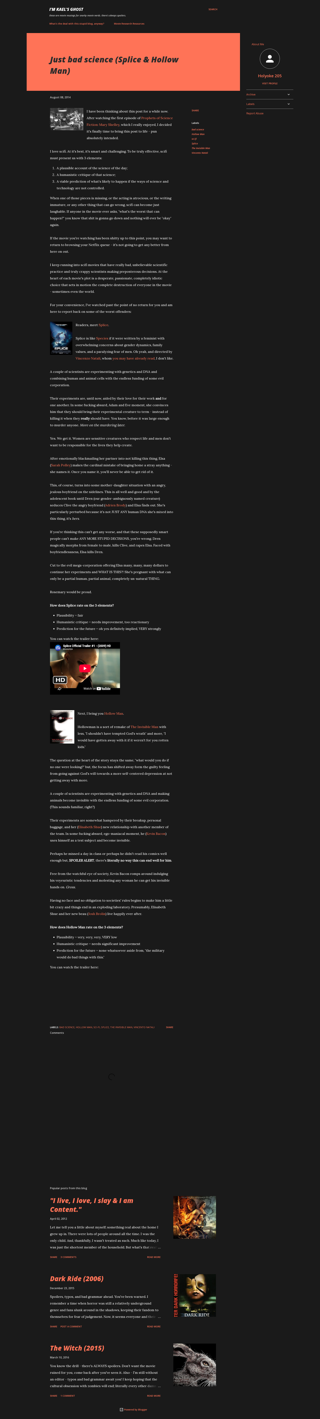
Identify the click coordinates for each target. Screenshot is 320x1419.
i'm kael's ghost (66, 9)
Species (102, 338)
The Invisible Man (144, 727)
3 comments (68, 1257)
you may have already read (133, 358)
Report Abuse (255, 113)
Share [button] (195, 110)
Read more (154, 1257)
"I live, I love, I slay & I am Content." (91, 1205)
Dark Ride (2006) (77, 1278)
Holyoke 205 (270, 75)
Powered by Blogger (135, 1409)
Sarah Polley (61, 465)
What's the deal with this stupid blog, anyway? (76, 23)
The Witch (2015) (77, 1348)
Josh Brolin (97, 914)
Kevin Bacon (156, 834)
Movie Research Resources (129, 23)
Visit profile (270, 83)
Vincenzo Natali (88, 358)
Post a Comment (71, 1326)
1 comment (67, 1395)
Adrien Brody (115, 505)
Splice (103, 325)
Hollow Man (113, 713)
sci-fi (194, 138)
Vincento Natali (200, 152)
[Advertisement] (106, 1144)
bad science (198, 129)
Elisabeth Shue (89, 827)
